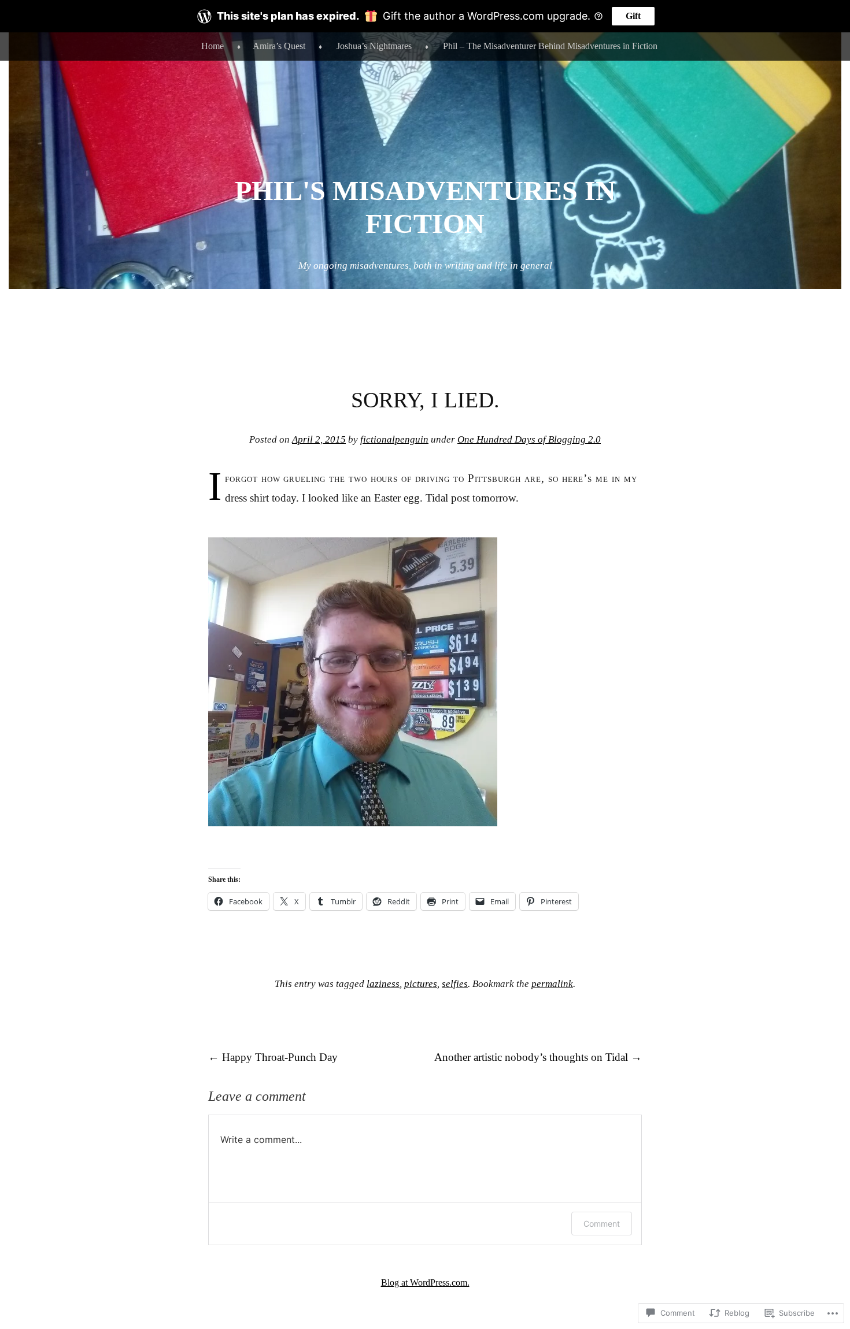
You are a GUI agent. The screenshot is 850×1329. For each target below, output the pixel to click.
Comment (601, 1223)
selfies (455, 983)
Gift (633, 16)
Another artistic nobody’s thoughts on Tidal (538, 1057)
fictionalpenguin (394, 439)
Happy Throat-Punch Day (273, 1057)
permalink (552, 983)
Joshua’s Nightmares (374, 46)
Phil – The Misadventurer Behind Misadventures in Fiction (550, 46)
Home (212, 46)
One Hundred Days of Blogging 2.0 (529, 439)
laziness (383, 983)
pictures (420, 983)
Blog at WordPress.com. (425, 1282)
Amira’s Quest (279, 46)
